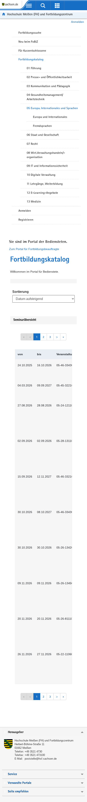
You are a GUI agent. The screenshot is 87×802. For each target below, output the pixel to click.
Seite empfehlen (18, 791)
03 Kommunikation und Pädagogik (48, 86)
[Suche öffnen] (43, 5)
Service (12, 774)
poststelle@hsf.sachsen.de (41, 758)
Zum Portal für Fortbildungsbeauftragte (34, 249)
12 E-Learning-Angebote (42, 193)
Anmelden (77, 21)
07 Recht (32, 144)
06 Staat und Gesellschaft (43, 135)
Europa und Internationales (50, 117)
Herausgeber (15, 732)
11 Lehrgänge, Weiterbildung (45, 184)
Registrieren (25, 219)
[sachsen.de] (11, 6)
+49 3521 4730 (33, 751)
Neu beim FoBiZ (28, 41)
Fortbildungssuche (29, 32)
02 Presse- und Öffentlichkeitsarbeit (49, 77)
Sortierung (20, 291)
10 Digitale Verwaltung (41, 175)
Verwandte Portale (19, 782)
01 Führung (34, 68)
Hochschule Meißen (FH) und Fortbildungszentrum (40, 14)
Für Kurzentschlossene (32, 50)
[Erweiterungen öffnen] (57, 5)
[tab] (43, 732)
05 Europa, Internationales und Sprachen (52, 108)
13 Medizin (34, 201)
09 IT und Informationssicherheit (47, 166)
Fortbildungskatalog (31, 59)
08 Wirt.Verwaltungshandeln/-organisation (46, 155)
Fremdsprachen (42, 126)
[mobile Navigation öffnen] (29, 5)
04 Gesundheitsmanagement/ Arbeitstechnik (45, 97)
